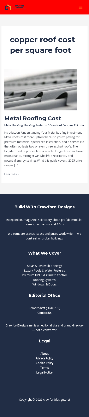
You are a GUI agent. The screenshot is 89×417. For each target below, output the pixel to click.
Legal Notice (44, 372)
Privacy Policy (44, 358)
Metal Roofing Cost (32, 118)
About (44, 353)
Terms (44, 368)
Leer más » (11, 174)
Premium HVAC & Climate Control (44, 275)
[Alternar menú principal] (81, 7)
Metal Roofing (13, 125)
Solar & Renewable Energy (44, 266)
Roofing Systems (35, 125)
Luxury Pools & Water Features (44, 270)
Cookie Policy (44, 363)
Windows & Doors (44, 284)
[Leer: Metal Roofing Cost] (40, 89)
